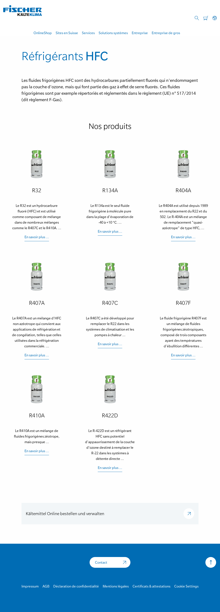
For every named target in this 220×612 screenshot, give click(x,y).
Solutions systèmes (113, 33)
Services (88, 33)
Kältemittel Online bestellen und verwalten (65, 513)
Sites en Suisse (67, 33)
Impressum (30, 586)
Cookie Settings (186, 586)
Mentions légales (116, 586)
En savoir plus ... (36, 237)
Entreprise (140, 33)
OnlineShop (43, 33)
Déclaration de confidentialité (76, 586)
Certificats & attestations (151, 586)
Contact (101, 562)
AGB (46, 586)
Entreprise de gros (166, 33)
